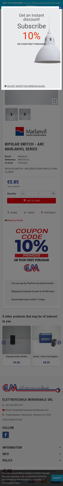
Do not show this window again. (26, 86)
